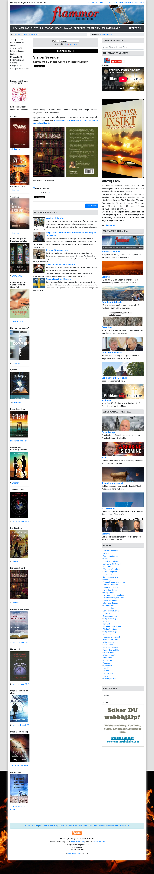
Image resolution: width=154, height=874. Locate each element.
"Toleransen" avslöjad (111, 569)
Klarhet (105, 676)
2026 (104, 457)
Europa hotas (108, 574)
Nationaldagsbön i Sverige (58, 279)
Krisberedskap (108, 608)
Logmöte (106, 613)
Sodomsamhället (106, 34)
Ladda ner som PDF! (20, 521)
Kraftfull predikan (109, 679)
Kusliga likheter (109, 606)
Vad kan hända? (109, 652)
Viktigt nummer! (109, 655)
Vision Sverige (34, 34)
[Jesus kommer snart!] (123, 474)
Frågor (49, 28)
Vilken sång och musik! (112, 626)
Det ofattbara (108, 673)
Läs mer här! (110, 225)
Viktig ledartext (108, 642)
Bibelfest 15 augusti (110, 587)
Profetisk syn (109, 432)
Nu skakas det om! (110, 590)
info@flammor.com (77, 842)
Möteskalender (48, 826)
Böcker (73, 826)
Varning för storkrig (110, 647)
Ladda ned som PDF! (19, 441)
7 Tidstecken (108, 508)
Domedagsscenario (110, 577)
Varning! (106, 277)
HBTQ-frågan (108, 592)
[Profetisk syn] (123, 423)
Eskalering (107, 579)
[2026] (123, 449)
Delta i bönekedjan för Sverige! (60, 265)
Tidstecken (93, 28)
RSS (142, 3)
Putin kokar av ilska (112, 352)
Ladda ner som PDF (19, 765)
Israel (58, 28)
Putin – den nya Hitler (111, 650)
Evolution (107, 327)
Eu (41, 28)
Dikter (34, 28)
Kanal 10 (62, 826)
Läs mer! (16, 403)
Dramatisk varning (110, 616)
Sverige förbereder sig (57, 250)
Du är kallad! (108, 645)
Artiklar (24, 28)
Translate (73, 44)
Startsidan (16, 34)
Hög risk (106, 668)
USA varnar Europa (110, 603)
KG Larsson (107, 660)
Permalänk (53, 193)
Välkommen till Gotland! (114, 378)
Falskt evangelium (110, 572)
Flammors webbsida (112, 251)
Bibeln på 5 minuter (110, 629)
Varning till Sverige (55, 218)
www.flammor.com (98, 842)
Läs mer (15, 233)
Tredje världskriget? (110, 619)
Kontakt (92, 3)
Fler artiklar (91, 206)
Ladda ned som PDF (20, 725)
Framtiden (107, 671)
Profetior (79, 28)
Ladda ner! (16, 363)
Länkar (68, 28)
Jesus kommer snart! (113, 483)
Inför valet (107, 400)
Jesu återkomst (111, 28)
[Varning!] (123, 525)
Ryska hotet (107, 665)
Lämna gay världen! (110, 600)
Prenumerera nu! (128, 3)
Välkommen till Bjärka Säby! (113, 598)
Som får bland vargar (111, 611)
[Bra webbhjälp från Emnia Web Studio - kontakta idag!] (123, 725)
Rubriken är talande (112, 302)
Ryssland (106, 663)
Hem (15, 28)
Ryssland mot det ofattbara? (114, 595)
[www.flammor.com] (77, 15)
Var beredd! (107, 634)
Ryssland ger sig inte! (111, 637)
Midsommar (107, 658)
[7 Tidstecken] (123, 499)
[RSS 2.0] (77, 833)
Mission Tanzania (108, 3)
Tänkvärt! (106, 624)
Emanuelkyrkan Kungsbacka (114, 582)
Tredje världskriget (110, 632)
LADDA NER (17, 276)
